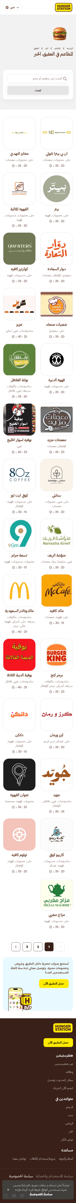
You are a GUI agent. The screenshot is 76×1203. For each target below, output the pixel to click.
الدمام (69, 1107)
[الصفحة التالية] (15, 946)
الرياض (69, 1123)
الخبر (46, 48)
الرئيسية (70, 48)
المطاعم (57, 48)
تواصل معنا (19, 1158)
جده (70, 1115)
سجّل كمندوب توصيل (60, 1080)
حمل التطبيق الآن (54, 983)
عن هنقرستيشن (64, 1063)
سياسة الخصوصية (21, 1176)
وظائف (69, 1071)
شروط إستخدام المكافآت (42, 1158)
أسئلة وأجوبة (66, 1158)
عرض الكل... (66, 1139)
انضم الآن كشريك (63, 1088)
